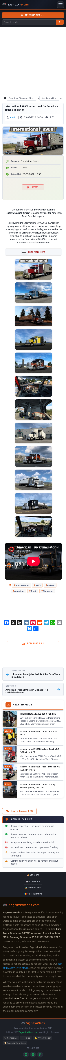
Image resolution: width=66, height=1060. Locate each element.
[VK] (26, 1054)
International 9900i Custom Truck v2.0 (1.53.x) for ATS (39, 751)
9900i (38, 585)
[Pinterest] (40, 1054)
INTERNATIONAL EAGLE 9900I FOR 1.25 (38, 714)
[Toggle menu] (60, 4)
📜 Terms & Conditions (15, 1043)
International (22, 585)
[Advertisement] (33, 62)
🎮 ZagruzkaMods (33, 1023)
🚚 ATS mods (33, 875)
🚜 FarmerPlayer (33, 887)
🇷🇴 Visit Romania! (33, 894)
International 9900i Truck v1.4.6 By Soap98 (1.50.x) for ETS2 (37, 786)
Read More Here (36, 251)
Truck (33, 591)
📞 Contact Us (10, 1037)
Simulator (48, 591)
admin (13, 117)
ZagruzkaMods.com (28, 1032)
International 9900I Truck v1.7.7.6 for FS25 (39, 733)
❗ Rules (26, 1037)
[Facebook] (33, 1054)
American (19, 591)
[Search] (60, 22)
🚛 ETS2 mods (33, 881)
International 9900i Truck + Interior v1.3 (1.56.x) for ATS (40, 768)
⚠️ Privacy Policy (42, 1037)
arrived (50, 585)
